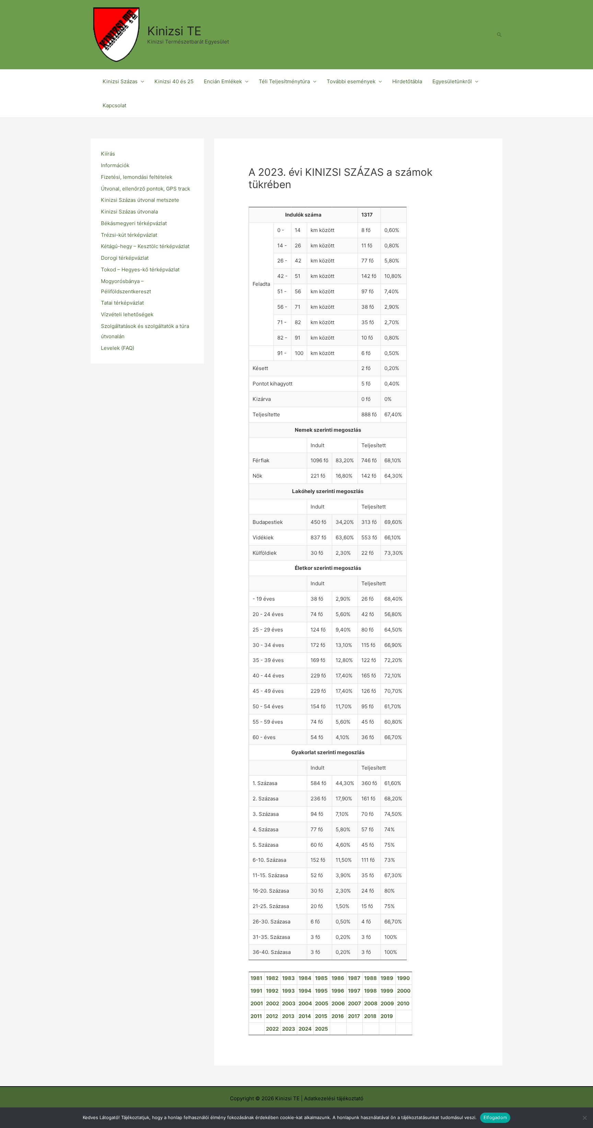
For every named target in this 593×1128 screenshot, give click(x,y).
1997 (354, 991)
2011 (256, 1016)
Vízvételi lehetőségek (127, 314)
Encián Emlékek (223, 81)
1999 (387, 991)
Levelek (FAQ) (117, 348)
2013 (288, 1016)
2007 (354, 1003)
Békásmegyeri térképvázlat (134, 223)
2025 (321, 1029)
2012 (272, 1016)
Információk (115, 165)
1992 (272, 991)
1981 (256, 978)
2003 (288, 1003)
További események (351, 81)
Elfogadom (495, 1117)
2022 (272, 1029)
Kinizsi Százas (120, 81)
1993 (288, 991)
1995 (321, 991)
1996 (338, 991)
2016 (338, 1016)
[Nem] (584, 1117)
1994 (305, 991)
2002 (272, 1003)
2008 (370, 1003)
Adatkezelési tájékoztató (333, 1098)
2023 (288, 1029)
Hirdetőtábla (407, 81)
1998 (370, 991)
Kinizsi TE (174, 31)
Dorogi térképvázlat (125, 258)
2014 (305, 1016)
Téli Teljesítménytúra (284, 81)
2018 (370, 1016)
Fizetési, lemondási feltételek (136, 177)
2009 (387, 1003)
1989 (387, 978)
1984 (305, 978)
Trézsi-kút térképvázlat (129, 235)
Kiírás (108, 153)
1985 (321, 978)
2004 (305, 1003)
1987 (354, 978)
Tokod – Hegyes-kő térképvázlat (140, 269)
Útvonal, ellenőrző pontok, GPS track (145, 188)
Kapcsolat (114, 105)
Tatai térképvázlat (122, 302)
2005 (321, 1003)
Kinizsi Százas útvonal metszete (140, 200)
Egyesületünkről (452, 81)
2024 (305, 1029)
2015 (321, 1016)
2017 (354, 1016)
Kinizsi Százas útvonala (129, 211)
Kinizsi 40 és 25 (174, 81)
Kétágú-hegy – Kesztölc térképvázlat (145, 246)
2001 (257, 1003)
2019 (387, 1016)
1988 (370, 978)
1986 (338, 978)
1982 (272, 978)
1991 (256, 991)
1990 (403, 978)
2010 (403, 1003)
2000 (403, 991)
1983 (288, 978)
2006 (338, 1003)
